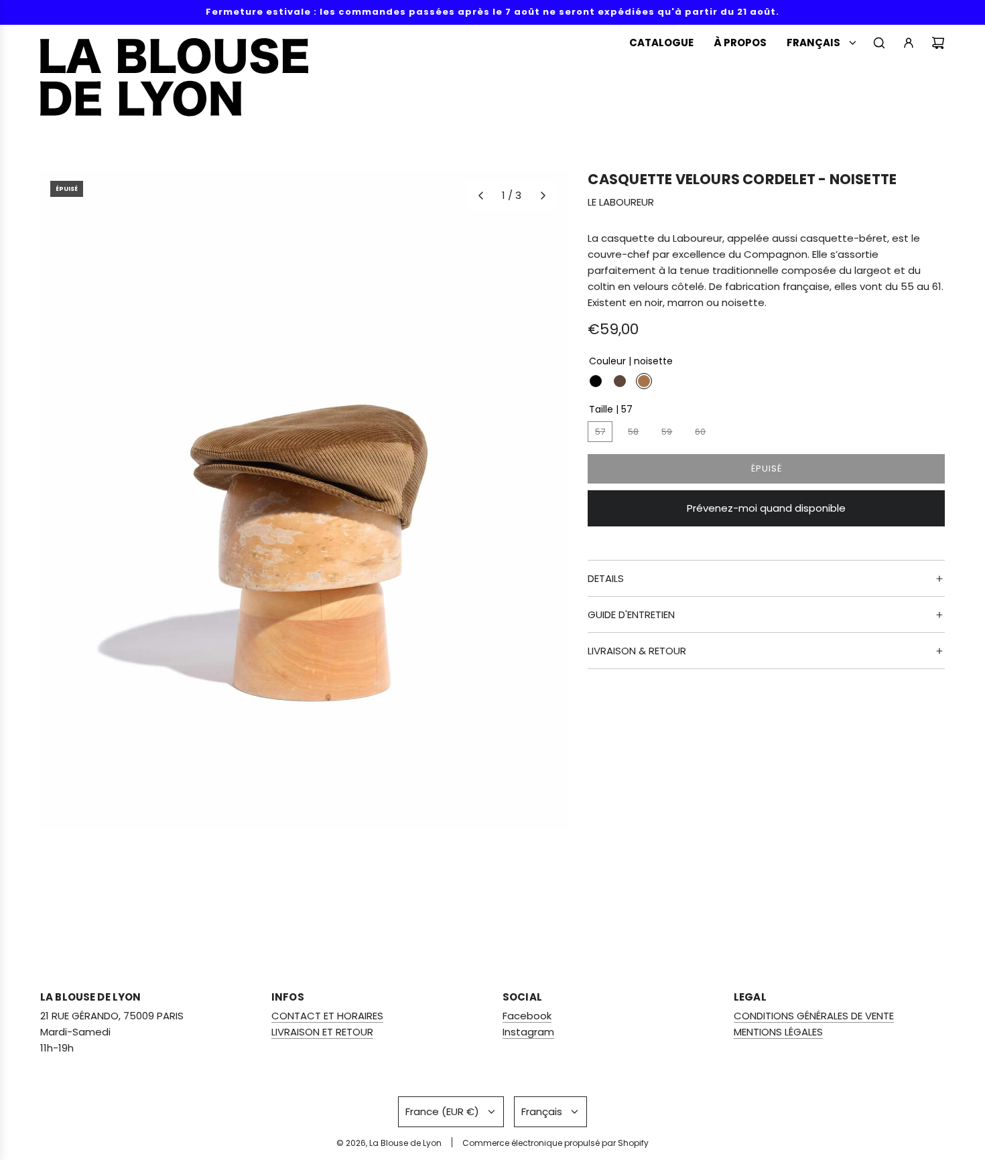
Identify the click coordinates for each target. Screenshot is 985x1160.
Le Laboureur (621, 203)
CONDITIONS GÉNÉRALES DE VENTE (814, 1016)
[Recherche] (879, 43)
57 (600, 432)
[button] (480, 195)
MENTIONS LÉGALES (778, 1032)
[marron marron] (620, 382)
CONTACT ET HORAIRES (327, 1016)
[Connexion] (908, 43)
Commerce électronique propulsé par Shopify (555, 1143)
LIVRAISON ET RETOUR (322, 1032)
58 (633, 432)
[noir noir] (596, 382)
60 (700, 432)
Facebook (527, 1016)
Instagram (528, 1032)
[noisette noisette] (644, 382)
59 (666, 432)
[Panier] (938, 43)
